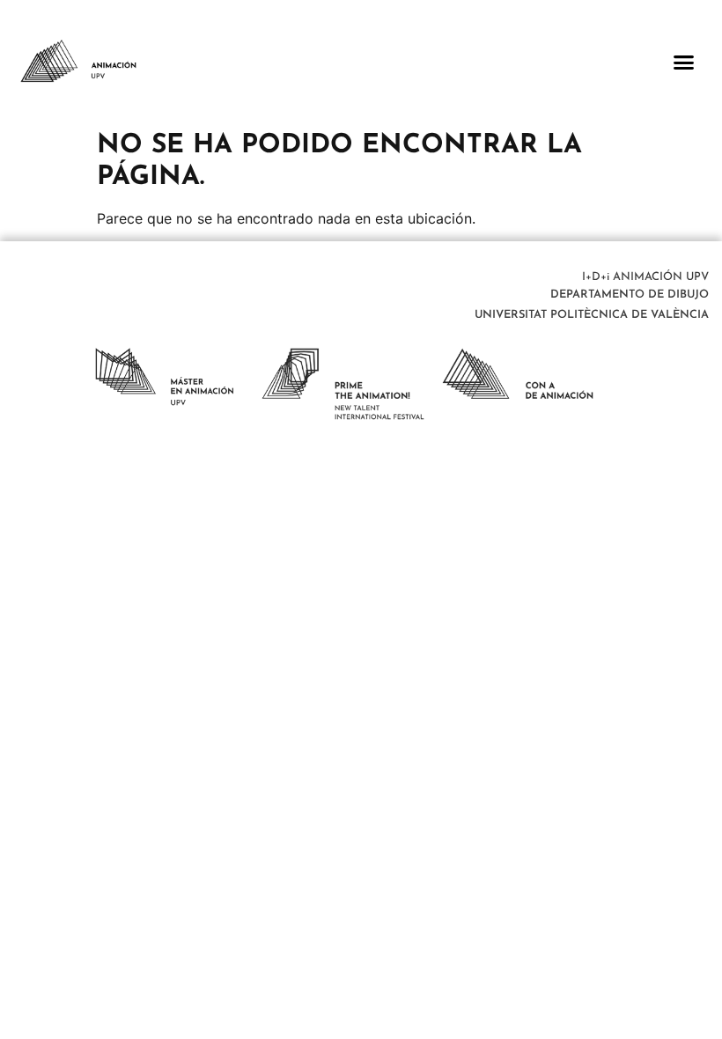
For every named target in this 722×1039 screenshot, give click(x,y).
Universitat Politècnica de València (592, 315)
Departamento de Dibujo (629, 294)
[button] (684, 61)
